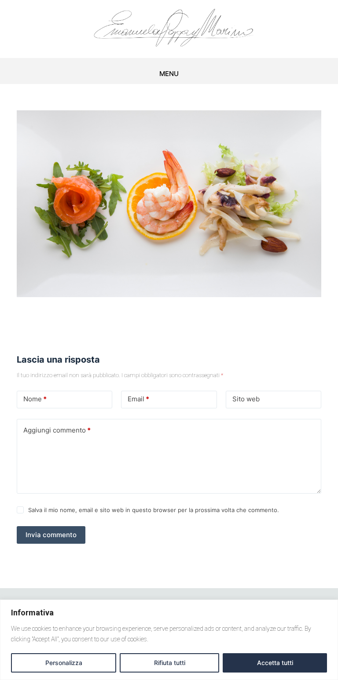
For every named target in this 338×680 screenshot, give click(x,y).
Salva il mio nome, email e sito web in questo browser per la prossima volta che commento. (153, 509)
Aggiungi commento (57, 430)
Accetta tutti (275, 662)
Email (138, 399)
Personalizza (63, 662)
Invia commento (51, 535)
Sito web (246, 399)
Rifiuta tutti (169, 662)
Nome (35, 399)
